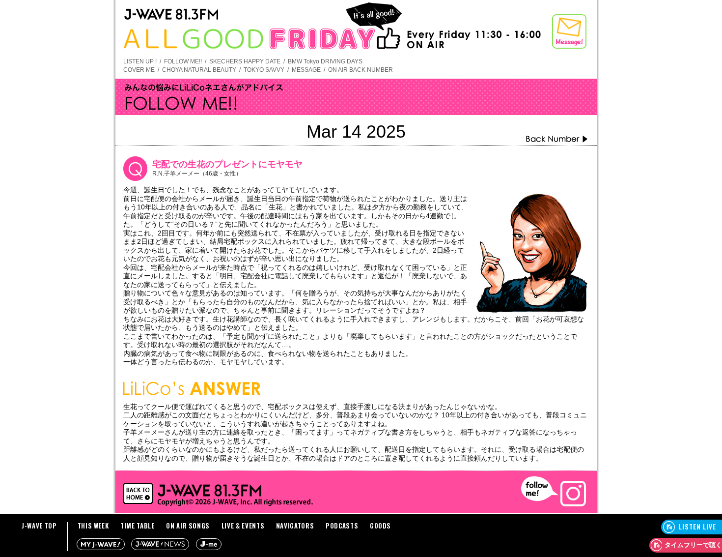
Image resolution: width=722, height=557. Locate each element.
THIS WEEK (93, 525)
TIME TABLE (137, 525)
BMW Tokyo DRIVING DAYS (325, 61)
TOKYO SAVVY (264, 69)
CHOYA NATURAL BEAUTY (199, 69)
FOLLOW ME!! (183, 61)
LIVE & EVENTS (243, 525)
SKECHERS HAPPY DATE (244, 61)
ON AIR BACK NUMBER (360, 69)
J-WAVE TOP (39, 525)
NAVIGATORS (295, 525)
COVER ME (139, 69)
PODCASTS (342, 525)
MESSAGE (306, 69)
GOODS (380, 525)
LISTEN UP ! (140, 61)
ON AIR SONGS (188, 525)
